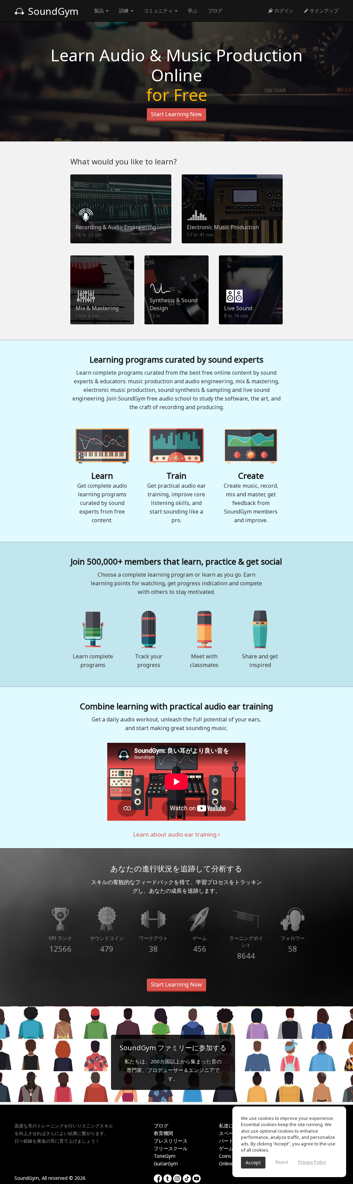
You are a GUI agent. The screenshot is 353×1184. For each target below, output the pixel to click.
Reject (281, 1162)
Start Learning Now (176, 114)
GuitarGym (166, 1163)
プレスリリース (171, 1140)
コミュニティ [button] (159, 10)
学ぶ (193, 10)
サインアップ (323, 10)
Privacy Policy (312, 1162)
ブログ (215, 10)
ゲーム (226, 1148)
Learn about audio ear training (175, 834)
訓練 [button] (124, 10)
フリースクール (171, 1148)
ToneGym (164, 1156)
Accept (253, 1162)
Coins (225, 1156)
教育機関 (163, 1133)
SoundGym (52, 11)
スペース (228, 1133)
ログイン (283, 10)
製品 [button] (99, 10)
